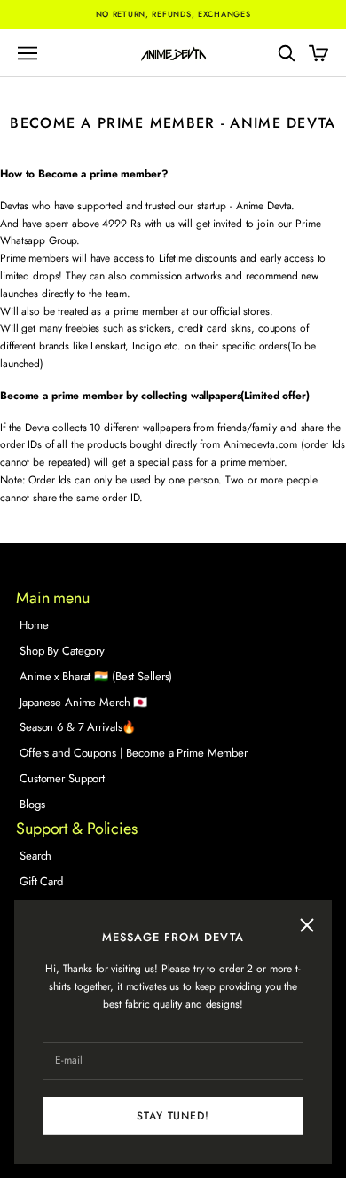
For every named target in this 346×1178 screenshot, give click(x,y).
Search (35, 855)
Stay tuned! (172, 1116)
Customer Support (62, 778)
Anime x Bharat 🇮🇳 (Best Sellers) (96, 676)
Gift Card (41, 881)
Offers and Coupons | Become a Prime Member (134, 752)
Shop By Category (62, 650)
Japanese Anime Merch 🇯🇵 (83, 702)
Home (34, 624)
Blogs (32, 804)
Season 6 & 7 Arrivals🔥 (78, 727)
